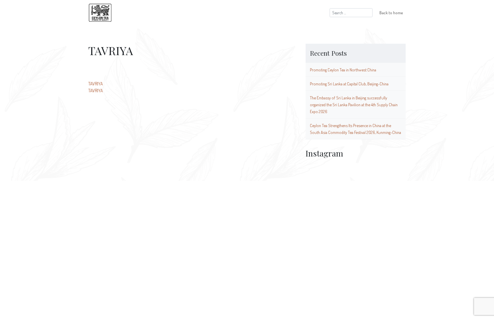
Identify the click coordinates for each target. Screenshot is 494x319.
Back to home (391, 12)
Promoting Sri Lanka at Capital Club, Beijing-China (349, 83)
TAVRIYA (95, 84)
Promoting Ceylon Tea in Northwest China (343, 69)
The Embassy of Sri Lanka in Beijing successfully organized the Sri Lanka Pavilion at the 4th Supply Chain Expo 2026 (354, 104)
